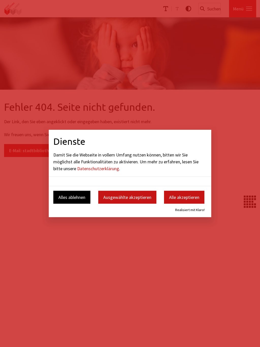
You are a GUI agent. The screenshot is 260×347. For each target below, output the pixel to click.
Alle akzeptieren (184, 197)
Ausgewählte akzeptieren (127, 197)
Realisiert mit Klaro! (190, 210)
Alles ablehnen (71, 197)
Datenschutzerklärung (98, 168)
